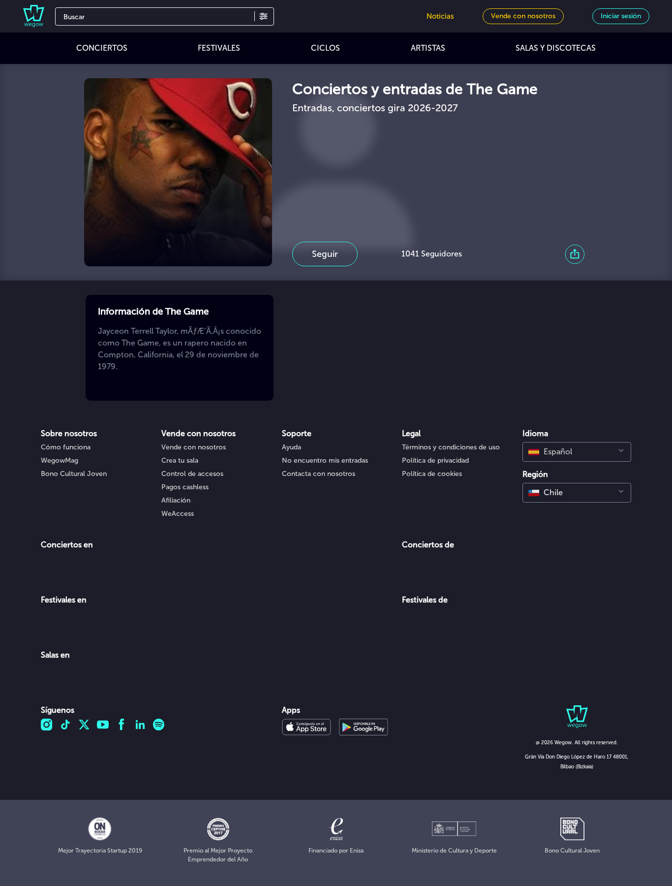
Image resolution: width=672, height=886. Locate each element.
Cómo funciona (66, 447)
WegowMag (59, 460)
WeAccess (177, 513)
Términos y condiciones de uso (451, 447)
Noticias (440, 16)
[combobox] (577, 452)
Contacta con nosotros (318, 474)
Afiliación (175, 500)
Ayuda (291, 447)
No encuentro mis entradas (325, 460)
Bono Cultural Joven (74, 474)
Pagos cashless (185, 487)
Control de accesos (192, 474)
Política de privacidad (435, 460)
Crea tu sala (179, 460)
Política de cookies (432, 474)
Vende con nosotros (193, 447)
